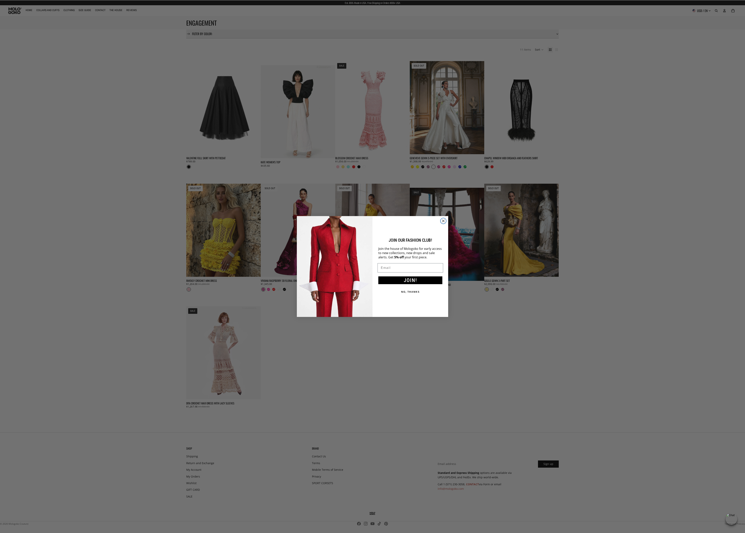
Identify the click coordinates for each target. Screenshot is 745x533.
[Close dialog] (443, 221)
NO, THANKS (410, 292)
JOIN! (410, 280)
